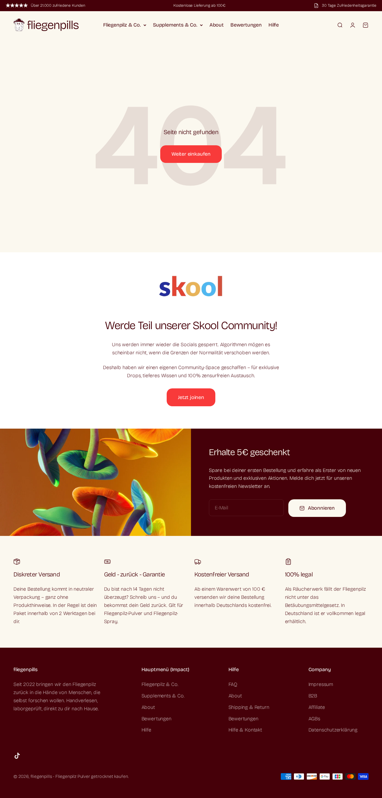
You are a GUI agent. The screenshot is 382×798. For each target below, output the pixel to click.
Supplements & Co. (175, 25)
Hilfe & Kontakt (245, 730)
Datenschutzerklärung (332, 730)
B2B (312, 696)
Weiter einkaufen (191, 154)
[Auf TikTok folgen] (17, 755)
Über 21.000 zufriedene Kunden (58, 5)
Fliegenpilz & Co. (122, 25)
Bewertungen (246, 25)
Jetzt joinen (191, 397)
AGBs (314, 719)
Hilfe (273, 25)
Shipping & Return (248, 707)
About (216, 25)
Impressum (320, 684)
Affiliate (316, 707)
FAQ (232, 684)
